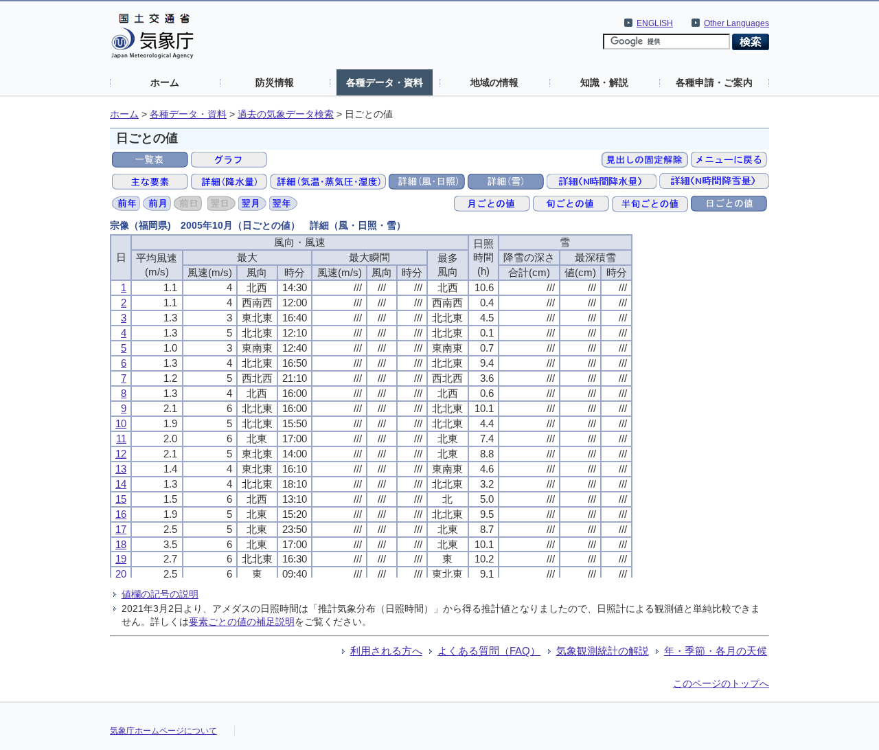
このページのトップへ (721, 683)
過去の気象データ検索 (286, 114)
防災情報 (274, 82)
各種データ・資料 (384, 82)
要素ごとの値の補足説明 (242, 621)
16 (120, 514)
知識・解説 (604, 82)
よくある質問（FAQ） (488, 651)
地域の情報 (494, 82)
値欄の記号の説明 (160, 594)
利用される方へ (386, 651)
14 (120, 484)
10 (120, 423)
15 (120, 499)
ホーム (164, 82)
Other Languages (736, 23)
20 (120, 574)
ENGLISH (655, 23)
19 (120, 559)
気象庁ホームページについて (163, 731)
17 (120, 529)
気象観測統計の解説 (602, 651)
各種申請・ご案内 (714, 82)
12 (120, 453)
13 (120, 469)
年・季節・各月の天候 (715, 651)
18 (120, 544)
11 (121, 438)
